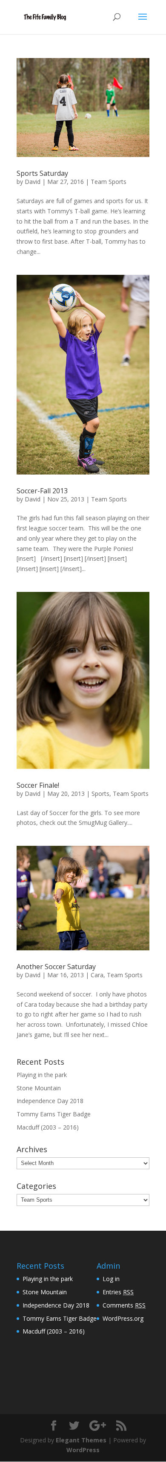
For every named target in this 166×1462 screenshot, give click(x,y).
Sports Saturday (42, 173)
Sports (100, 793)
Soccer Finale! (38, 785)
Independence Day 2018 (50, 1101)
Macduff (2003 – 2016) (48, 1127)
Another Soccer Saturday (56, 966)
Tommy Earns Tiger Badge (54, 1114)
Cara (97, 975)
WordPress (83, 1450)
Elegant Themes (81, 1440)
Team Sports (108, 182)
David (32, 182)
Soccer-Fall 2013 (42, 490)
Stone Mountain (39, 1088)
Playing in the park (42, 1075)
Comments (124, 1305)
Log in (111, 1279)
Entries (118, 1292)
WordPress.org (123, 1318)
